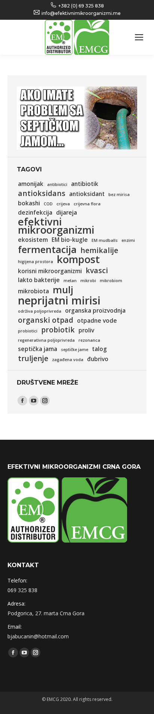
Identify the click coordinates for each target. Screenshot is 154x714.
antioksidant (87, 194)
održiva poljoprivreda (39, 311)
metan (70, 280)
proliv (86, 330)
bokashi (29, 203)
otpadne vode (97, 321)
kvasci (97, 270)
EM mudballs (105, 240)
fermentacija (47, 249)
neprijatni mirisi (59, 300)
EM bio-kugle (70, 240)
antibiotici (57, 184)
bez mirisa (119, 194)
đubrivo (97, 359)
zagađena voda (67, 359)
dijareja (66, 213)
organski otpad (45, 320)
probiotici (27, 331)
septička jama (37, 349)
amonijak (30, 184)
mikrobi (88, 280)
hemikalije (99, 250)
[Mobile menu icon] (139, 37)
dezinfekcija (35, 213)
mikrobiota (33, 291)
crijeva (63, 203)
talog (99, 349)
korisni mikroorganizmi (50, 271)
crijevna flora (87, 203)
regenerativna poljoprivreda (46, 340)
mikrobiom (111, 280)
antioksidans (41, 193)
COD (48, 203)
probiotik (58, 330)
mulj (63, 289)
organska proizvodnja (95, 311)
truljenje (33, 358)
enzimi (128, 240)
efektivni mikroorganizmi (56, 226)
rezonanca (89, 340)
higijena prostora (35, 261)
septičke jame (74, 349)
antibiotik (84, 184)
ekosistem (33, 240)
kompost (78, 259)
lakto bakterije (39, 280)
